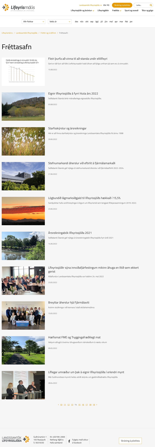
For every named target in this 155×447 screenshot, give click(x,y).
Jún (106, 21)
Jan (131, 21)
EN (104, 5)
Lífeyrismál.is (7, 33)
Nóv (81, 21)
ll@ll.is (60, 440)
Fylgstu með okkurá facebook (80, 441)
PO (108, 5)
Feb (126, 21)
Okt (86, 21)
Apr (116, 21)
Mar (121, 21)
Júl (102, 21)
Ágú (97, 21)
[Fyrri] (58, 405)
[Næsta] (96, 405)
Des (76, 21)
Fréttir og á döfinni (48, 33)
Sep (91, 21)
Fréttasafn (63, 33)
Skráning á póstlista (130, 441)
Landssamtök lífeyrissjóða (26, 33)
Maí (111, 21)
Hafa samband (56, 443)
